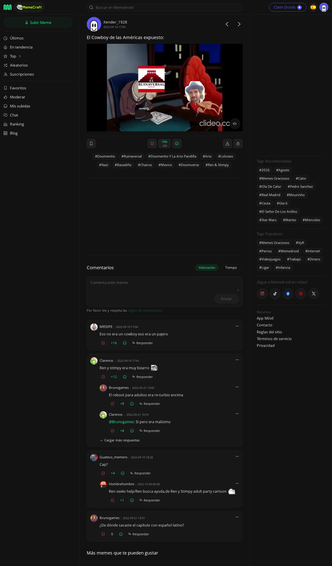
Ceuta (266, 203)
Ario (208, 156)
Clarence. (107, 360)
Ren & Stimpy (218, 164)
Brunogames (119, 387)
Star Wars (269, 220)
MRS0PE (106, 326)
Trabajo (295, 259)
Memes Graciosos (275, 178)
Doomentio (106, 156)
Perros (267, 251)
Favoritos (18, 87)
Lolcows (226, 156)
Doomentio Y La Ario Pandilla (173, 156)
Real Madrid (271, 195)
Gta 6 (283, 203)
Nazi (104, 164)
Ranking (17, 124)
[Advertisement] (291, 84)
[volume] (234, 123)
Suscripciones (22, 74)
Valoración (207, 267)
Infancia (284, 267)
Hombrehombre (121, 484)
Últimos (16, 38)
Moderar (17, 97)
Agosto (283, 170)
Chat (14, 115)
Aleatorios (19, 65)
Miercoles (312, 220)
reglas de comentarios (145, 310)
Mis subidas (20, 106)
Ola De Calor (271, 186)
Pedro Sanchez (301, 186)
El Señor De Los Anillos (279, 211)
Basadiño (124, 164)
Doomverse (190, 164)
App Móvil (265, 318)
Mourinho (297, 195)
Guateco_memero (113, 457)
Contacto (264, 324)
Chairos (146, 164)
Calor (302, 178)
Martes (290, 220)
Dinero (315, 259)
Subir (40, 22)
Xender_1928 (115, 22)
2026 (266, 170)
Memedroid (290, 251)
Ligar (265, 267)
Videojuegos (271, 259)
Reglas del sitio (269, 331)
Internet (314, 251)
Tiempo (231, 267)
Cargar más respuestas (122, 440)
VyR (301, 242)
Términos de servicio (274, 338)
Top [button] (13, 56)
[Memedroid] (8, 7)
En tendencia (21, 47)
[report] (227, 143)
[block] (238, 143)
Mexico (166, 164)
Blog (14, 133)
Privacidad (266, 345)
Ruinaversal (133, 156)
